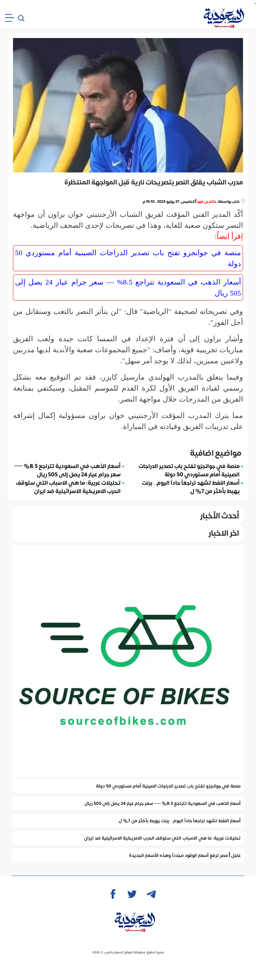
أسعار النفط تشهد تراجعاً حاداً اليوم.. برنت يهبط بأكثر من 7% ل (191, 486)
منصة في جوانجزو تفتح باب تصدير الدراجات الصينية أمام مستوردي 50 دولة (128, 258)
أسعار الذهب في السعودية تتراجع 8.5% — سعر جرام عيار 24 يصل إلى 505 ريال (128, 287)
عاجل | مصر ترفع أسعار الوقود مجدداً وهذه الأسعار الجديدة (185, 855)
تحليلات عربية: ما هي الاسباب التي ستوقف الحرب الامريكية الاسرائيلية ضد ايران (68, 486)
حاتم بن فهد (206, 201)
